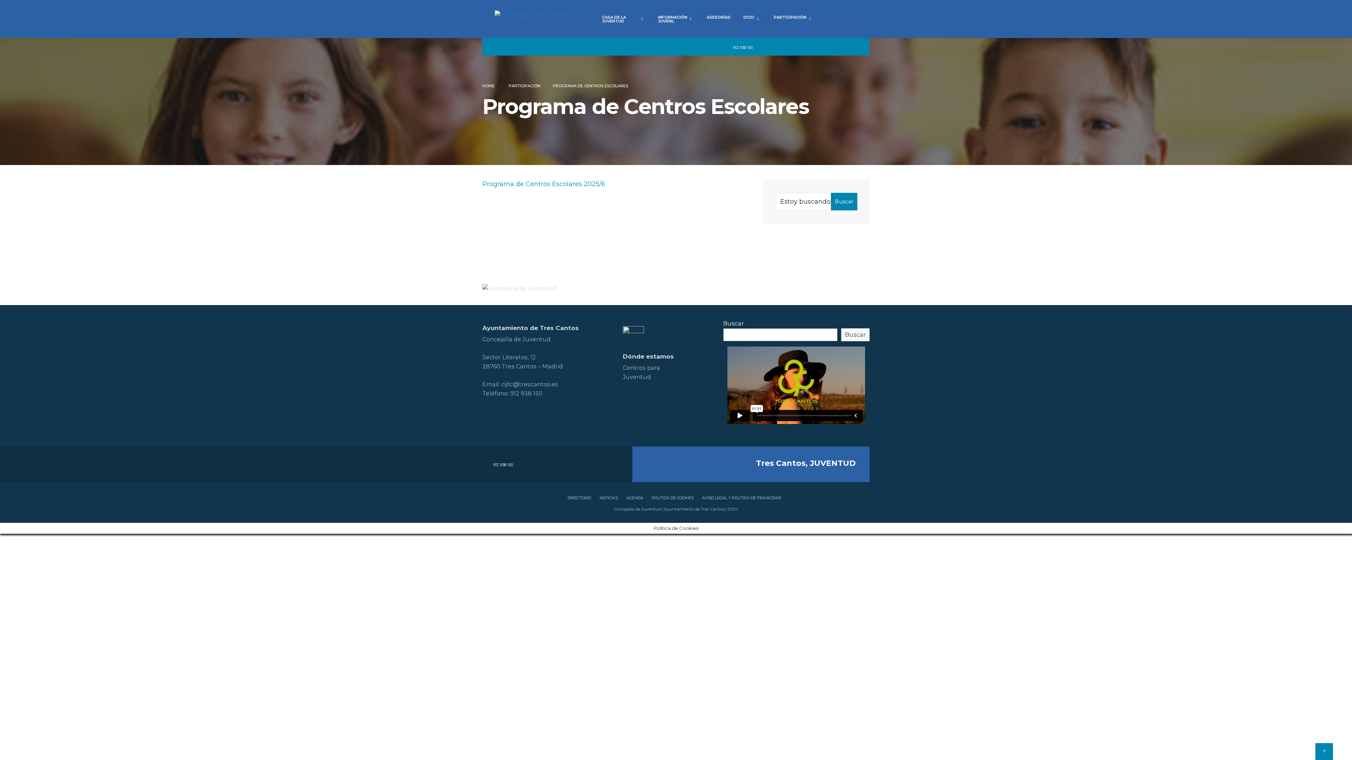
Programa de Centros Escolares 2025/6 (543, 184)
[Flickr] (802, 47)
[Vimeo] (827, 47)
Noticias (609, 497)
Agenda (634, 497)
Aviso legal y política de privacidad (741, 497)
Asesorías (719, 17)
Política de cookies (673, 497)
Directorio (579, 497)
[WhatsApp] (840, 47)
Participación (790, 17)
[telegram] (763, 47)
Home (488, 85)
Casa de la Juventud (614, 19)
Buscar (844, 201)
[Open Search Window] (852, 47)
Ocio (748, 17)
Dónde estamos (648, 356)
